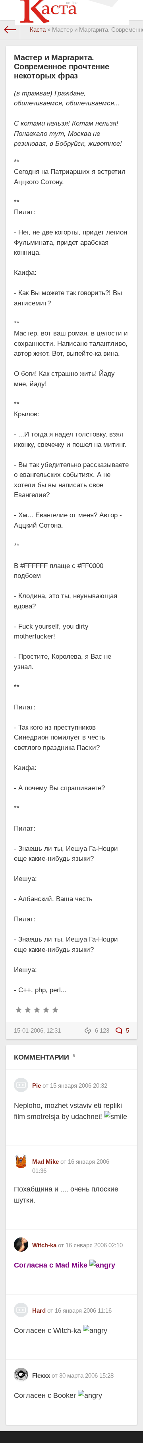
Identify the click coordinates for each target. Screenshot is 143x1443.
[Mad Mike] (21, 1158)
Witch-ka (44, 1245)
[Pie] (21, 1082)
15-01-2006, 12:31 (37, 1030)
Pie (36, 1085)
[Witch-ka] (21, 1241)
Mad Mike (45, 1161)
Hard (39, 1310)
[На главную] (10, 30)
